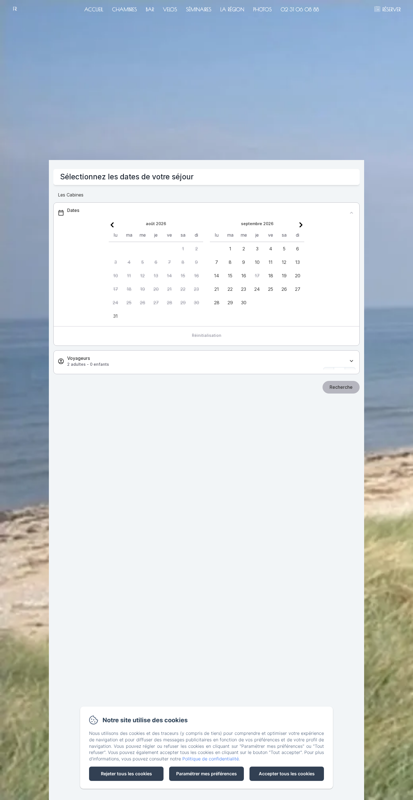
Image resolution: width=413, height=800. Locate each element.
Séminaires (198, 9)
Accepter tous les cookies (287, 773)
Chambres (124, 9)
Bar (150, 9)
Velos (170, 9)
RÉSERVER (391, 9)
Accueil (93, 9)
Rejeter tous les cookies (126, 773)
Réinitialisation (206, 335)
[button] (183, 248)
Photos (262, 9)
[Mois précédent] (112, 224)
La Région (232, 9)
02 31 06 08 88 (300, 9)
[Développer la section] (351, 361)
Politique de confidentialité (210, 759)
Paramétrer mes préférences (206, 773)
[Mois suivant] (301, 224)
